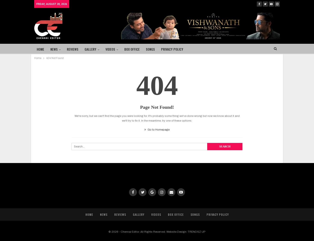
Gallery (90, 49)
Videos (110, 49)
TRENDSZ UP (196, 231)
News (54, 49)
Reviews (72, 49)
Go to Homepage (158, 129)
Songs (150, 49)
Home (40, 49)
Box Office (132, 49)
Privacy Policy (172, 49)
